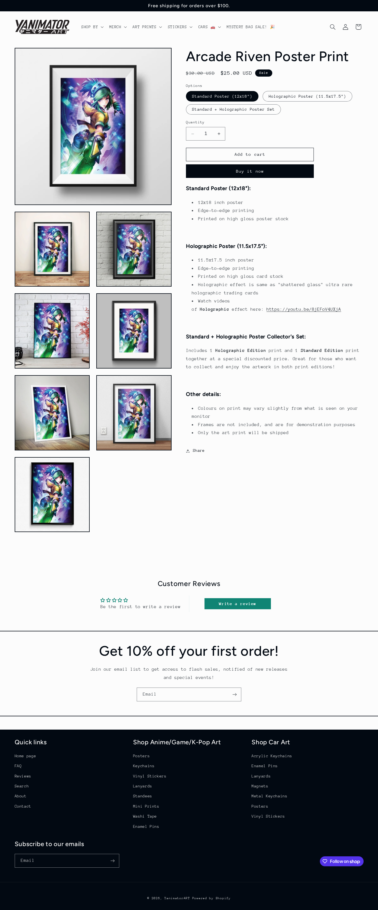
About (21, 796)
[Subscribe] (234, 694)
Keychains (144, 766)
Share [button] (198, 450)
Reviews (23, 776)
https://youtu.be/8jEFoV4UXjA (303, 309)
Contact (23, 806)
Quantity (195, 122)
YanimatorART (177, 898)
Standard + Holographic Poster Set (233, 109)
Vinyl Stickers (150, 776)
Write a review (237, 603)
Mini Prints (146, 806)
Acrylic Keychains (272, 756)
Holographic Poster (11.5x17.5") (307, 96)
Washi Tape (145, 816)
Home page (25, 756)
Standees (142, 796)
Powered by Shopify (211, 898)
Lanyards (142, 786)
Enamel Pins (146, 826)
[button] (92, 27)
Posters (141, 756)
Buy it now (250, 171)
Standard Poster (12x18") (222, 96)
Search (22, 786)
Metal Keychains (269, 796)
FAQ (18, 766)
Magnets (260, 786)
